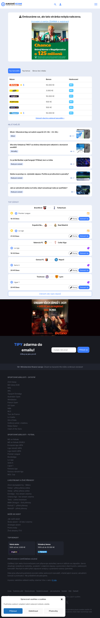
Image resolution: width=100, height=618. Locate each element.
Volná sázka (14, 544)
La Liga (10, 460)
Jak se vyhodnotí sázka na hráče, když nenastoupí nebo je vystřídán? (38, 188)
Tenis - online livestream (17, 500)
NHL (9, 388)
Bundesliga (12, 457)
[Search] (55, 4)
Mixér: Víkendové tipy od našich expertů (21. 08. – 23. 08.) (34, 132)
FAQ (70, 591)
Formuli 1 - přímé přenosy (18, 505)
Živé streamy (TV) (15, 531)
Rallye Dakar (13, 426)
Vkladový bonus (44, 544)
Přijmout (13, 611)
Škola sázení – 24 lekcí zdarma (20, 522)
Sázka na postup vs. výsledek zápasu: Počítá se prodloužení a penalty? (39, 174)
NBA (9, 408)
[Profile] (60, 4)
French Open (13, 402)
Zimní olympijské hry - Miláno (19, 485)
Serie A (10, 463)
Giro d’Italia (12, 420)
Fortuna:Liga (12, 469)
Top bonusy (13, 537)
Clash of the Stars (15, 429)
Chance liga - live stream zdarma (21, 497)
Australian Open (14, 397)
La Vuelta (11, 417)
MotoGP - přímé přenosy (17, 508)
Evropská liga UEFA (15, 445)
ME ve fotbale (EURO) (16, 442)
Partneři (75, 591)
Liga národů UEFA (15, 448)
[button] (61, 599)
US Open (11, 405)
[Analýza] (88, 247)
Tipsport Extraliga (15, 394)
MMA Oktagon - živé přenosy (19, 502)
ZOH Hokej (12, 382)
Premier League (14, 454)
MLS (9, 411)
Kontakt (64, 591)
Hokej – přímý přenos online (19, 491)
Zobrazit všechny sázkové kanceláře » (50, 118)
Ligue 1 (10, 466)
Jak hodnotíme (55, 591)
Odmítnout (33, 611)
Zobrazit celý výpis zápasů (50, 294)
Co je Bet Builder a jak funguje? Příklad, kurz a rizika (31, 160)
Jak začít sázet (14, 519)
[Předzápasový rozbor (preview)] (88, 213)
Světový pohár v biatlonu (18, 423)
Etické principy (30, 591)
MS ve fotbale (13, 439)
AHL (9, 391)
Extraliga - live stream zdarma (19, 494)
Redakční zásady (42, 591)
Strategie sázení (14, 525)
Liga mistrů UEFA (14, 451)
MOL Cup (11, 474)
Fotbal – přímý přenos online (19, 488)
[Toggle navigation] (96, 4)
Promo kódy (12, 528)
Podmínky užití (18, 591)
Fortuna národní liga (15, 471)
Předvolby (53, 611)
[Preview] (88, 213)
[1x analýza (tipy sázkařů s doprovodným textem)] (88, 247)
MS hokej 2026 (14, 385)
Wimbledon (12, 399)
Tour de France (14, 414)
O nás (54, 580)
